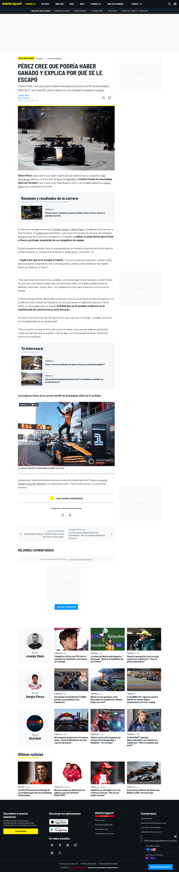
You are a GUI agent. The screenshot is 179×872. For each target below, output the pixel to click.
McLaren (22, 236)
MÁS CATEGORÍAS (115, 4)
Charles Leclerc (60, 229)
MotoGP (45, 4)
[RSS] (60, 853)
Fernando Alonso (61, 11)
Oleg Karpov (23, 98)
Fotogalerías (97, 11)
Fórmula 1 (30, 4)
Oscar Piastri (78, 229)
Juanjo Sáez (23, 95)
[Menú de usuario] (175, 4)
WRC (72, 4)
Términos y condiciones (68, 863)
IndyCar (59, 4)
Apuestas (112, 11)
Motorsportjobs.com (104, 824)
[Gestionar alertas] (70, 515)
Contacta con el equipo (151, 827)
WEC (82, 4)
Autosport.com (101, 829)
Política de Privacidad (108, 863)
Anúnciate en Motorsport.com (153, 823)
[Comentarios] (110, 97)
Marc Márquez (80, 11)
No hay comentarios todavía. (66, 559)
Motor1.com (100, 820)
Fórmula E (96, 4)
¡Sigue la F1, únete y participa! (135, 11)
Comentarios (146, 818)
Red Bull (70, 179)
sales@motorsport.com (151, 832)
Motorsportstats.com (104, 833)
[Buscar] (169, 4)
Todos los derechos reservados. (103, 867)
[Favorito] (103, 97)
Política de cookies (89, 863)
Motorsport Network (77, 867)
